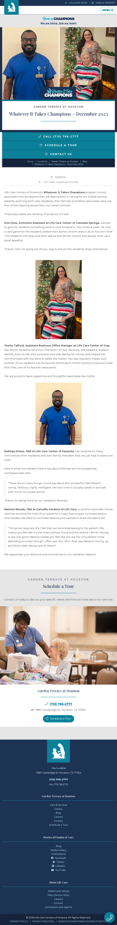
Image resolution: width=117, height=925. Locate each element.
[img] (39, 136)
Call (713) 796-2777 (60, 136)
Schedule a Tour (60, 145)
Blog (84, 161)
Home (30, 161)
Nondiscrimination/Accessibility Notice (82, 921)
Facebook (60, 858)
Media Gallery (58, 850)
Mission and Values (58, 891)
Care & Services (58, 805)
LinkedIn (60, 866)
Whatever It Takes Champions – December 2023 (59, 164)
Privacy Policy (19, 921)
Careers (58, 817)
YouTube (60, 870)
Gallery (58, 809)
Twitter (60, 862)
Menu (108, 11)
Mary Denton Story (58, 895)
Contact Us (60, 154)
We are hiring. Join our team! (58, 23)
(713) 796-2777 (61, 704)
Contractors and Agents (58, 907)
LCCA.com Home (77, 3)
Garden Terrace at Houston (65, 161)
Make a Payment (105, 3)
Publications (59, 854)
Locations (42, 161)
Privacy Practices (43, 921)
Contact (58, 821)
